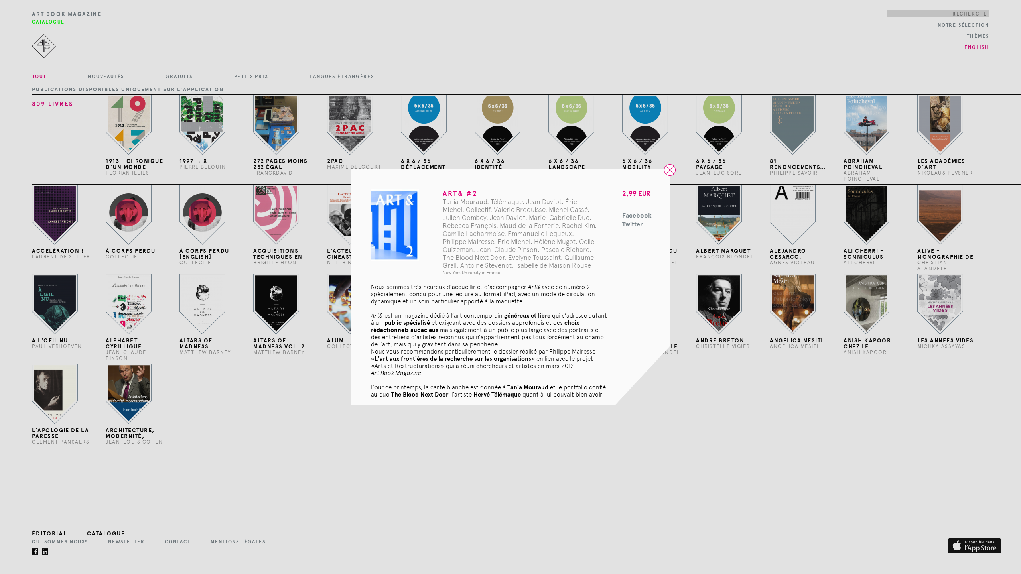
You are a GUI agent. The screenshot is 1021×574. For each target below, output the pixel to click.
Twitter (632, 224)
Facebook (637, 215)
